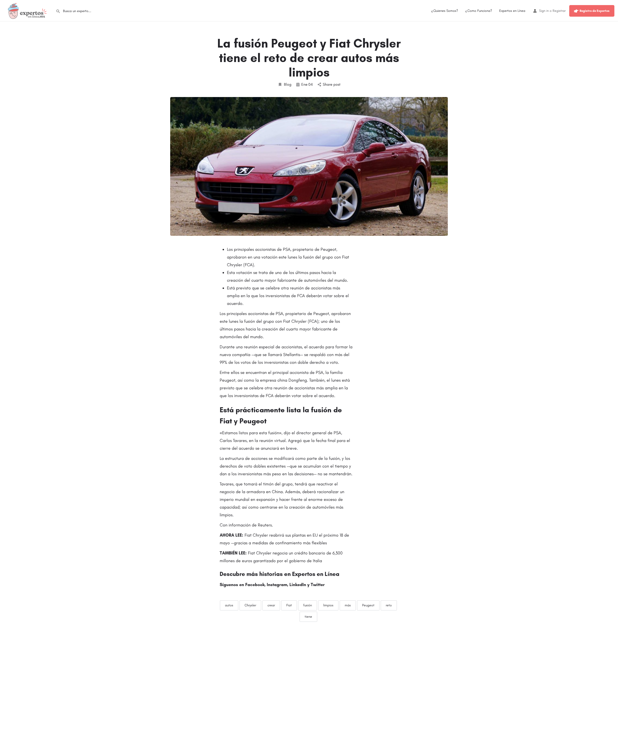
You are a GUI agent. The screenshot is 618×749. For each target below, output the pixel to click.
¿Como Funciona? (478, 11)
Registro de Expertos (595, 11)
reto (389, 605)
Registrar (559, 11)
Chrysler (250, 605)
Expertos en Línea (512, 11)
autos (229, 605)
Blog (287, 84)
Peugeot (368, 605)
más (348, 605)
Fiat (289, 605)
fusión (307, 605)
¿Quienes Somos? (444, 11)
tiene (308, 617)
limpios (328, 605)
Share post (331, 84)
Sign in (544, 11)
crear (271, 605)
